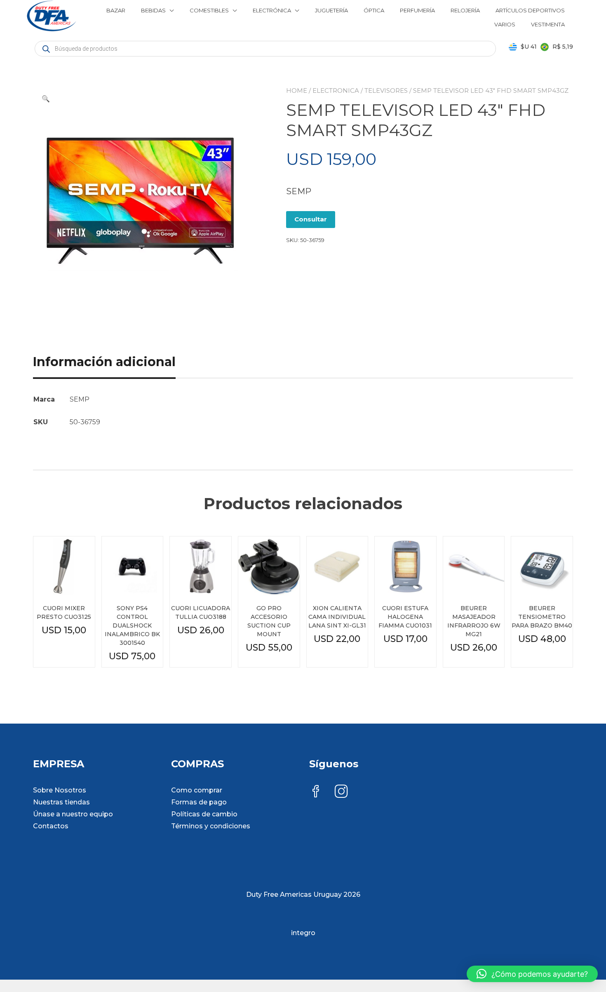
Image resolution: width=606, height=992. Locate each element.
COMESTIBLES (209, 10)
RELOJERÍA (465, 10)
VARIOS (504, 24)
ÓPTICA (374, 10)
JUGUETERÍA (331, 10)
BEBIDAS (153, 10)
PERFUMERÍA (417, 10)
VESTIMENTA (548, 24)
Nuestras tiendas (61, 802)
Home (296, 90)
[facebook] (315, 792)
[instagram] (341, 792)
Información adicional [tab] (104, 361)
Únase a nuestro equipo (73, 814)
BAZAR (115, 10)
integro (303, 933)
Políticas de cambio (204, 814)
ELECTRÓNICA (272, 10)
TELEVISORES (386, 90)
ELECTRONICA (335, 90)
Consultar (310, 219)
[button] (46, 99)
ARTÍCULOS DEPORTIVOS (530, 10)
